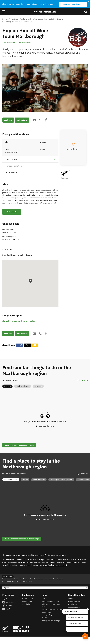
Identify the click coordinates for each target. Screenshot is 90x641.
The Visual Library (74, 601)
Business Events (74, 607)
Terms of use (46, 612)
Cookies (45, 618)
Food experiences (22, 386)
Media (70, 599)
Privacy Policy (47, 615)
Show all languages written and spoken (18, 321)
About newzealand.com (50, 601)
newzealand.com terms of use (55, 565)
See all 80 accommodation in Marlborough (22, 539)
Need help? (26, 604)
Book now (8, 120)
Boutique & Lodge (10, 480)
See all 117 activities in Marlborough (19, 445)
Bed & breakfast (39, 480)
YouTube (9, 609)
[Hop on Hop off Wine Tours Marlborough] (78, 37)
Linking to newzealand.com (52, 609)
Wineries (7, 386)
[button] (3, 12)
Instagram (10, 602)
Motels (25, 480)
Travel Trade (72, 604)
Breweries (38, 386)
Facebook (9, 606)
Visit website (22, 120)
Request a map (27, 599)
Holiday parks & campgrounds (61, 480)
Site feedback (27, 601)
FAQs (43, 599)
